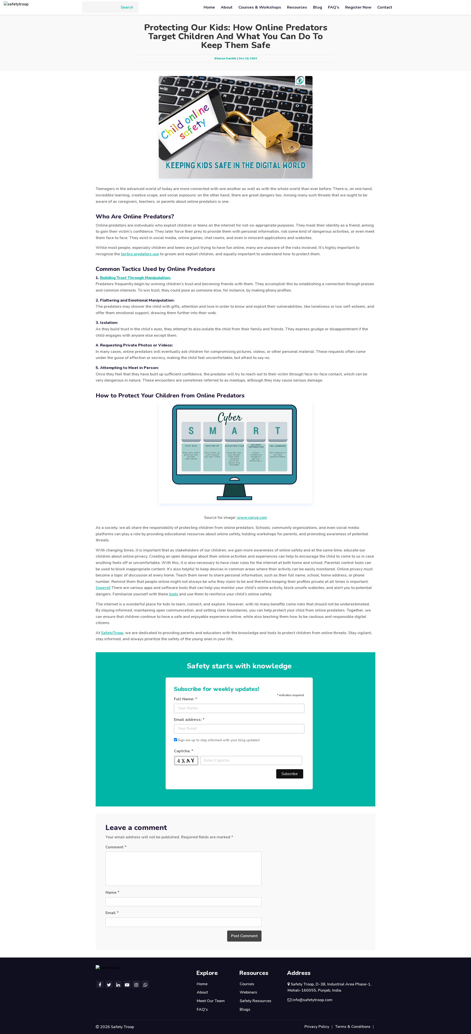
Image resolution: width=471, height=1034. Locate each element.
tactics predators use (140, 254)
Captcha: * (183, 751)
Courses (247, 984)
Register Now (358, 7)
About (227, 7)
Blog (317, 7)
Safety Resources (255, 1001)
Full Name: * (185, 699)
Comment (116, 847)
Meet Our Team (211, 1001)
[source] (103, 587)
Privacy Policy (316, 1026)
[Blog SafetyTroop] (16, 4)
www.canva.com (252, 517)
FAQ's (202, 1009)
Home (209, 7)
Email (112, 913)
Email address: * (189, 719)
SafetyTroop (112, 633)
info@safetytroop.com (312, 1000)
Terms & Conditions (352, 1026)
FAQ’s (333, 7)
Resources (297, 7)
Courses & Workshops (259, 7)
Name (112, 892)
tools (173, 594)
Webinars (248, 992)
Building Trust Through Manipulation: (135, 278)
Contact (384, 7)
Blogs (245, 1009)
